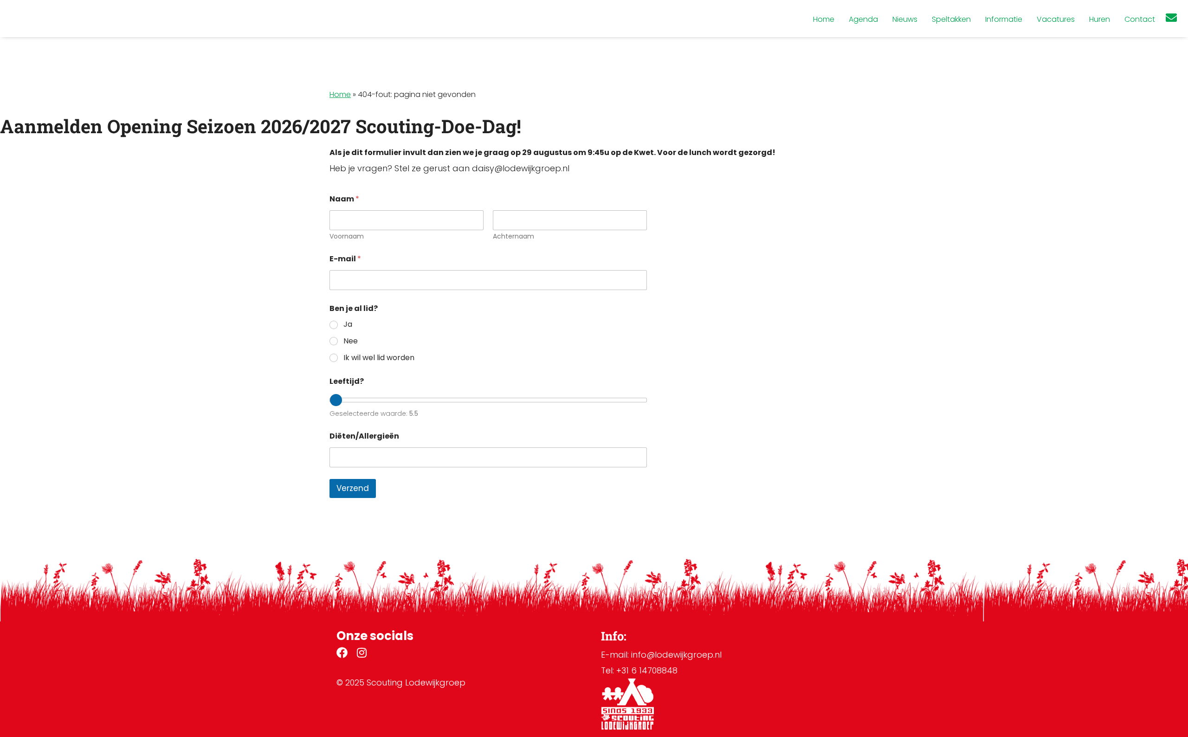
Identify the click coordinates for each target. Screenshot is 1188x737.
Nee (350, 341)
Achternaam (513, 236)
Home (340, 94)
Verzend (352, 488)
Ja (347, 325)
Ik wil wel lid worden (378, 358)
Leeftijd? (346, 381)
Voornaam (346, 236)
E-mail (345, 258)
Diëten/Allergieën (364, 436)
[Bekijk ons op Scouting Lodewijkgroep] (342, 654)
